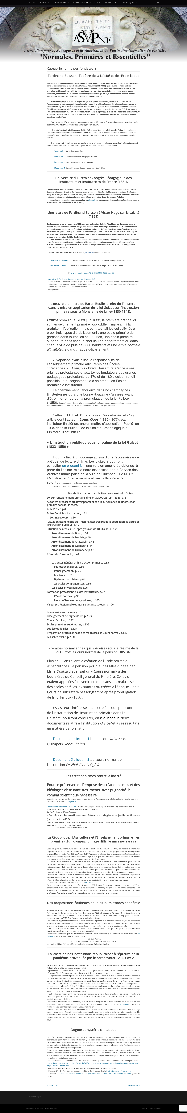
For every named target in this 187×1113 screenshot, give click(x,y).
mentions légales (35, 1096)
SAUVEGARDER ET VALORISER (85, 2)
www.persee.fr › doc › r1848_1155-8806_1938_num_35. (92, 273)
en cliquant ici (72, 465)
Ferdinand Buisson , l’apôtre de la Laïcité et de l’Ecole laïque (93, 75)
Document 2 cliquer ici (59, 265)
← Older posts (53, 1085)
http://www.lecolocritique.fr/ (58, 1066)
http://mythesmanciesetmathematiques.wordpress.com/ (115, 1063)
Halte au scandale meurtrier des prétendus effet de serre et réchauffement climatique (96, 1073)
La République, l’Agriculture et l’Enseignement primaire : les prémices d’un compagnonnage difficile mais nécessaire (93, 839)
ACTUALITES (45, 2)
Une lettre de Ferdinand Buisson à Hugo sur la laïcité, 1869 (71, 279)
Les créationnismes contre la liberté (93, 776)
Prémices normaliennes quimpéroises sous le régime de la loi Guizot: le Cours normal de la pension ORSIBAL (93, 650)
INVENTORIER (60, 2)
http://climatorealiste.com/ (58, 1063)
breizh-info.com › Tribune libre (118, 1071)
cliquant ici (92, 199)
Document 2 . (60, 156)
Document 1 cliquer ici (60, 260)
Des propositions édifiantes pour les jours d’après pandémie (93, 902)
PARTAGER (109, 2)
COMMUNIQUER (127, 2)
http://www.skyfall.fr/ (80, 1063)
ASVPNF (40, 1109)
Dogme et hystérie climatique (93, 1029)
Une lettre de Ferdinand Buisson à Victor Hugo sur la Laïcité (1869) (93, 214)
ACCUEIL (32, 2)
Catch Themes (156, 1109)
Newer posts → (133, 1085)
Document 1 (59, 151)
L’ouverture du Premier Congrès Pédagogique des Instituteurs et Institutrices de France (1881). (93, 180)
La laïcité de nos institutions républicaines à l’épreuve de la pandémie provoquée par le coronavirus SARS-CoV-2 (93, 956)
